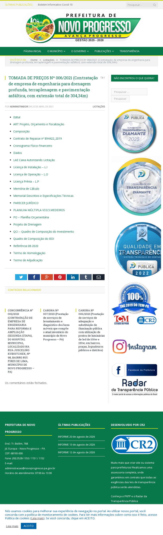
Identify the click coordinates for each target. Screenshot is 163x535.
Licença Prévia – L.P (26, 181)
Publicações (103, 51)
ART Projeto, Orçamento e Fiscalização (38, 124)
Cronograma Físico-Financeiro (32, 146)
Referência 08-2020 (25, 246)
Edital (16, 117)
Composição (21, 131)
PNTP (127, 496)
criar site (135, 462)
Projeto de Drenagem (27, 224)
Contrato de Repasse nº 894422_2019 (37, 138)
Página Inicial (32, 51)
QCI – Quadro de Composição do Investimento (43, 231)
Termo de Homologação (29, 253)
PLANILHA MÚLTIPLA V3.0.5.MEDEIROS (39, 210)
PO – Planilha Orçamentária (31, 217)
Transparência (129, 51)
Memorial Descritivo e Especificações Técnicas (43, 196)
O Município (55, 51)
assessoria (117, 472)
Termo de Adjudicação (28, 260)
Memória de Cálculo (26, 188)
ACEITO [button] (29, 526)
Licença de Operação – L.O (30, 174)
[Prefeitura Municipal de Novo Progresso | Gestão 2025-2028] (81, 27)
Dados (17, 153)
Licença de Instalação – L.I (30, 167)
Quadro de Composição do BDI (33, 239)
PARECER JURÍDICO (26, 203)
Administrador (19, 106)
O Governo (78, 51)
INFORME (43, 4)
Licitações (99, 106)
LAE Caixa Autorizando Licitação (34, 160)
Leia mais (37, 518)
